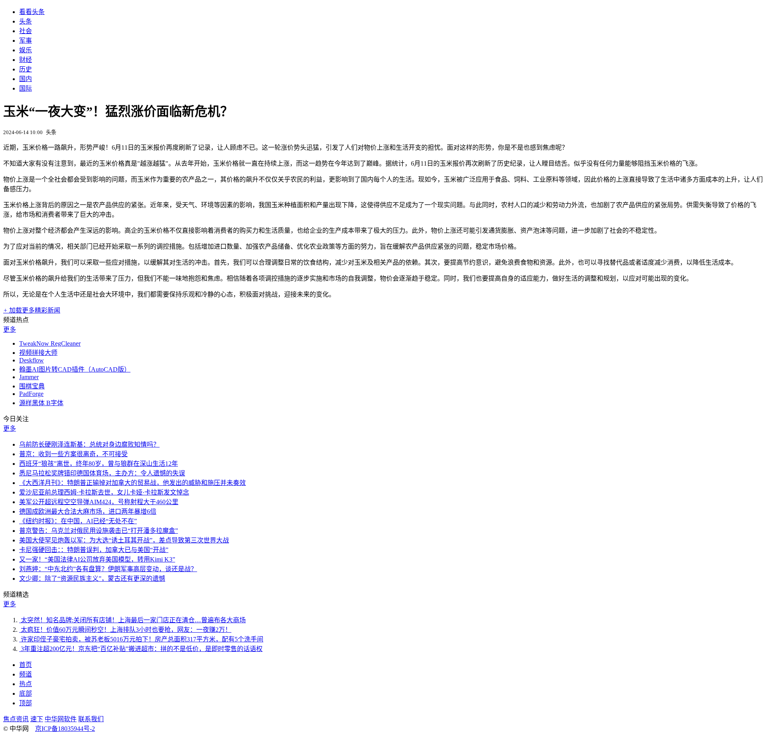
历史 (25, 69)
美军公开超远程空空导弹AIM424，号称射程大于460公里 (98, 502)
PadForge (31, 393)
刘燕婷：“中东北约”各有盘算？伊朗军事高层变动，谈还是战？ (108, 569)
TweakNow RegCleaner (50, 343)
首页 (25, 664)
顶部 (25, 703)
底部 (25, 693)
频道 (25, 674)
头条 (25, 21)
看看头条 (32, 11)
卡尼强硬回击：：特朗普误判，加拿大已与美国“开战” (93, 549)
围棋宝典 (32, 386)
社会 (25, 31)
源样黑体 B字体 (41, 403)
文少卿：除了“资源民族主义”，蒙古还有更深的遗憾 (92, 578)
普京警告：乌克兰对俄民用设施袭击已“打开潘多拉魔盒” (98, 530)
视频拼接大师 (38, 352)
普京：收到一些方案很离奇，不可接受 (73, 454)
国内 (25, 78)
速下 (36, 719)
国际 (25, 88)
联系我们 (91, 719)
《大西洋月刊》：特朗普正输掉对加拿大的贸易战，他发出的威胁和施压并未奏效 (132, 482)
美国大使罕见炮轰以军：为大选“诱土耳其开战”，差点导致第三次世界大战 (124, 540)
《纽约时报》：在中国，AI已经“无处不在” (78, 521)
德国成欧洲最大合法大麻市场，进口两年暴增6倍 (87, 511)
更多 (9, 329)
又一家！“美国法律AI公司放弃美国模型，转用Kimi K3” (97, 559)
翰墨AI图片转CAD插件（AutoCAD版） (74, 369)
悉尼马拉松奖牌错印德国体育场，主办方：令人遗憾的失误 (102, 473)
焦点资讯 (16, 719)
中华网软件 (61, 719)
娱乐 (25, 50)
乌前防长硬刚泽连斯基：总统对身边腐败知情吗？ (89, 444)
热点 (25, 684)
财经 (25, 59)
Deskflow (31, 360)
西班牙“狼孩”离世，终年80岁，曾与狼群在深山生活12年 (98, 463)
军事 (25, 40)
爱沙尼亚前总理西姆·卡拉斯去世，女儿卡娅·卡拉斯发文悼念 (104, 492)
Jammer (29, 377)
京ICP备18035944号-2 (65, 728)
